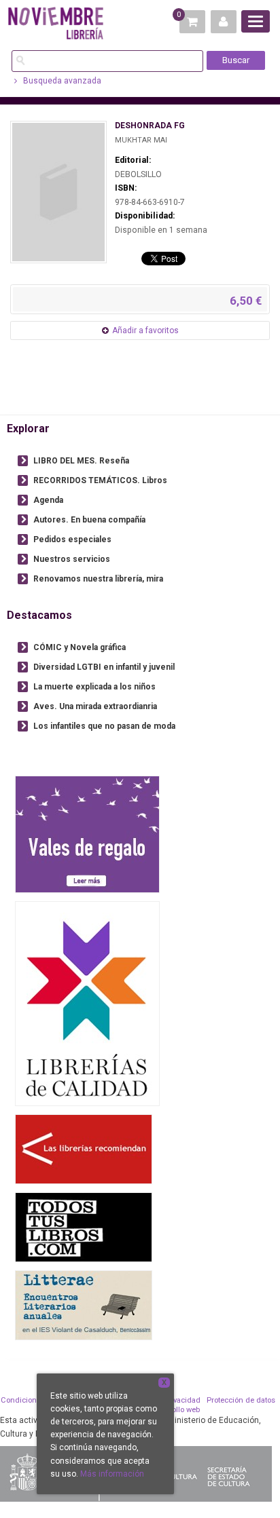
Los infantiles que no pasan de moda (104, 726)
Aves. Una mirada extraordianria (95, 706)
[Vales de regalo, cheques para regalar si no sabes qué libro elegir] (87, 834)
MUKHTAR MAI (141, 140)
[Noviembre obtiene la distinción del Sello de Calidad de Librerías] (87, 1003)
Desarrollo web (174, 1409)
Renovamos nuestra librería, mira (98, 579)
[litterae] (83, 1305)
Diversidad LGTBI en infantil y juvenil (104, 667)
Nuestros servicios (71, 559)
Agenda (48, 500)
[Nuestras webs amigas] (83, 1149)
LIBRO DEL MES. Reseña (81, 461)
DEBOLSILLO (138, 174)
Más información (112, 1474)
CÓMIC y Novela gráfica (79, 647)
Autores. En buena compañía (89, 520)
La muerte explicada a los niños (94, 686)
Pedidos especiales (72, 539)
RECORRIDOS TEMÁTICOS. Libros (100, 480)
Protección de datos (241, 1400)
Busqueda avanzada (61, 81)
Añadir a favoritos (145, 330)
